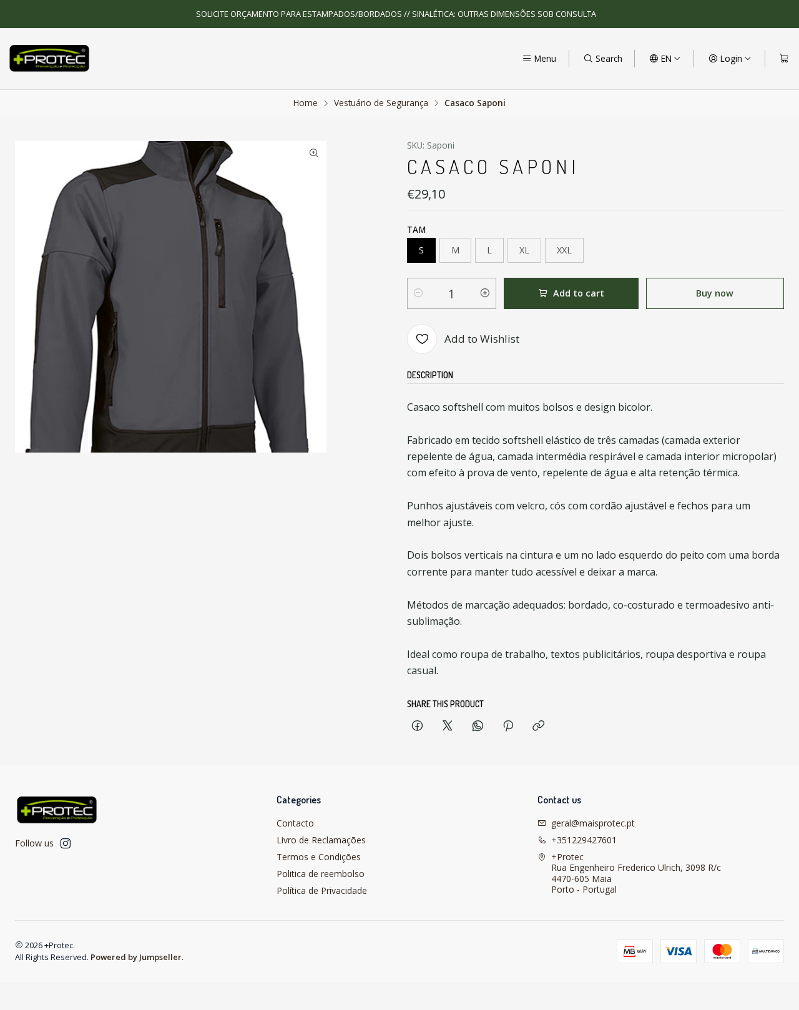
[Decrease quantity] (418, 293)
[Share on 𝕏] (447, 726)
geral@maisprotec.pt (593, 823)
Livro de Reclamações (321, 840)
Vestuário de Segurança (381, 103)
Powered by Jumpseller (136, 957)
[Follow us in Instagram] (65, 843)
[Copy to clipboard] (538, 726)
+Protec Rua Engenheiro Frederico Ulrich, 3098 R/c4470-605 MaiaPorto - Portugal (636, 873)
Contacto (295, 823)
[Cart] (784, 58)
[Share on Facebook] (417, 726)
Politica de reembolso (321, 874)
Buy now (714, 293)
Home (305, 103)
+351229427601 (584, 840)
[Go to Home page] (49, 58)
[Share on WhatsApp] (478, 726)
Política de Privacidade (322, 890)
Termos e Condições (319, 857)
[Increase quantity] (485, 293)
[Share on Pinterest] (508, 726)
